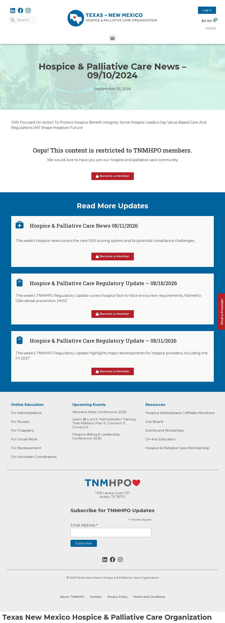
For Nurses (20, 422)
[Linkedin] (13, 10)
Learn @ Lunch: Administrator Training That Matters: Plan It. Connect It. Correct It (104, 423)
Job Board (154, 422)
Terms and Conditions (149, 596)
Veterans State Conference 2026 (99, 412)
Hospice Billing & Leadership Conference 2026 (96, 436)
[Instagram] (28, 10)
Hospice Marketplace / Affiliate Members (179, 413)
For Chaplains (22, 430)
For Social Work (24, 439)
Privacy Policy (117, 596)
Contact (96, 596)
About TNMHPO (72, 596)
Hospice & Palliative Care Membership (177, 448)
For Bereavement (26, 448)
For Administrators (26, 413)
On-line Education (160, 439)
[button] (112, 38)
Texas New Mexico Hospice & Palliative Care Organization (107, 617)
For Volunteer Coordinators (33, 457)
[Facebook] (20, 10)
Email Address (84, 524)
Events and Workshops (164, 430)
